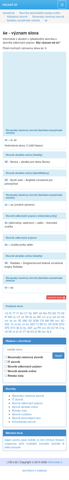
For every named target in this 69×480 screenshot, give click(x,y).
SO (62, 320)
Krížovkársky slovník (24, 421)
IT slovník (13, 362)
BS (41, 324)
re (16, 324)
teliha (8, 447)
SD (30, 320)
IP (6, 317)
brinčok (50, 440)
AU (21, 313)
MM (25, 320)
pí (50, 317)
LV (23, 324)
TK (58, 313)
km (27, 324)
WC (39, 317)
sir (36, 331)
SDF (30, 328)
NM (10, 317)
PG (50, 313)
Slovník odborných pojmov (24, 366)
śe (34, 317)
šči (58, 317)
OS (42, 320)
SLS (49, 331)
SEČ (32, 324)
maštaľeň (31, 443)
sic (15, 320)
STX (12, 328)
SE (19, 320)
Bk (39, 331)
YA (56, 328)
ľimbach (59, 440)
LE (20, 331)
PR (39, 328)
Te (12, 324)
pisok (24, 440)
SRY (35, 313)
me (6, 320)
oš (22, 317)
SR (27, 317)
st (48, 317)
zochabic (44, 443)
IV (60, 328)
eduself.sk (9, 4)
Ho (19, 324)
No (30, 313)
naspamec (11, 443)
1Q (6, 313)
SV (48, 328)
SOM (36, 320)
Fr (18, 313)
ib (63, 443)
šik (28, 331)
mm (44, 328)
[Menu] (62, 5)
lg (63, 328)
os (14, 317)
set (54, 317)
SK (10, 331)
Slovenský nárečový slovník (25, 357)
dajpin (8, 440)
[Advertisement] (34, 90)
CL (45, 324)
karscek (16, 447)
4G (40, 313)
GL (24, 328)
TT (14, 313)
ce (14, 331)
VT (24, 331)
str (11, 320)
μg (35, 328)
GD (54, 313)
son (57, 320)
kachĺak (56, 443)
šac (44, 331)
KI (10, 313)
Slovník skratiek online (21, 371)
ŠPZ (7, 328)
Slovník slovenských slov (26, 418)
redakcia (42, 470)
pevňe (16, 440)
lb (21, 328)
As (30, 317)
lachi (21, 443)
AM (47, 320)
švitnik (31, 440)
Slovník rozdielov (22, 414)
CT (26, 313)
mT (18, 317)
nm (44, 317)
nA (6, 331)
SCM (55, 324)
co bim (41, 440)
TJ (37, 324)
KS (62, 313)
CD (52, 328)
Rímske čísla (15, 375)
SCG (61, 324)
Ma (45, 313)
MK (52, 320)
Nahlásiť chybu (55, 297)
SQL (7, 324)
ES (32, 331)
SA (62, 317)
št (17, 331)
